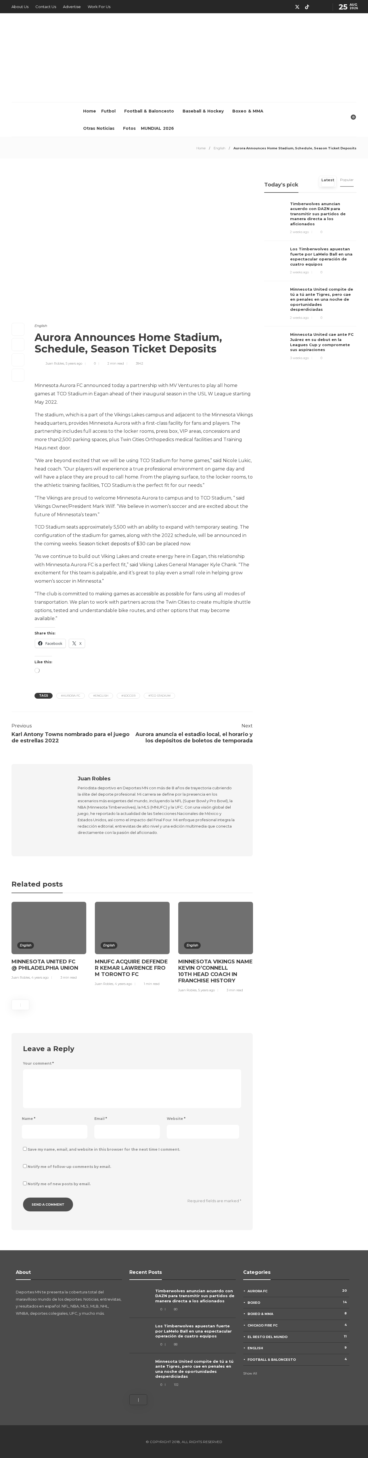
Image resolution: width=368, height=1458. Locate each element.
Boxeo (297, 1302)
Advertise (72, 6)
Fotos (129, 128)
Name (28, 1118)
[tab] (328, 181)
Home (89, 111)
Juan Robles (55, 363)
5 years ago (74, 363)
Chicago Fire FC (297, 1325)
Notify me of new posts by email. (59, 1184)
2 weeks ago (299, 232)
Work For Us (99, 6)
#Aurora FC (70, 695)
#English (100, 695)
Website (176, 1118)
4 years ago (40, 977)
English (219, 148)
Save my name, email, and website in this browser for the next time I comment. (104, 1149)
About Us (20, 6)
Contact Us (45, 6)
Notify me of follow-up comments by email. (69, 1167)
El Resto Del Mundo (297, 1336)
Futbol (108, 111)
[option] (49, 941)
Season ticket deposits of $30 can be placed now (134, 543)
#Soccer (128, 695)
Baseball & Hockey (203, 111)
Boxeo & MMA (247, 111)
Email (100, 1118)
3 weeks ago (299, 358)
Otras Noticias (98, 128)
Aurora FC (297, 1291)
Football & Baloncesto (149, 111)
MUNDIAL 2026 (157, 128)
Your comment (38, 1063)
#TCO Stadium (159, 695)
